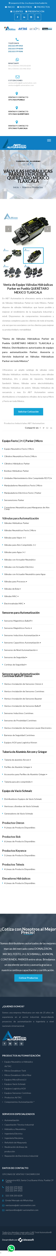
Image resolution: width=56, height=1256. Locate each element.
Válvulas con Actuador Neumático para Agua (24, 574)
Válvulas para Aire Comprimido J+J (20, 545)
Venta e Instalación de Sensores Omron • (23, 684)
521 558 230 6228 (14, 1195)
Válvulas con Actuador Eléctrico (19, 567)
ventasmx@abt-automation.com (21, 85)
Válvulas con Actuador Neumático (20, 559)
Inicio (16, 187)
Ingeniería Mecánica (13, 1138)
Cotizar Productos (28, 977)
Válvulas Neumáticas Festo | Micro (20, 530)
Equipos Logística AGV (15, 1088)
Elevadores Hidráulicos (16, 878)
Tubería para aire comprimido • (18, 781)
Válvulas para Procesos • (15, 581)
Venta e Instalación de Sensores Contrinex (24, 691)
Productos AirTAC (13, 1097)
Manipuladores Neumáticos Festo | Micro (23, 485)
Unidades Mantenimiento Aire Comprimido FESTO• (28, 478)
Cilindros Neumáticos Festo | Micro (20, 456)
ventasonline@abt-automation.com (22, 83)
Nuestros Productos (32, 187)
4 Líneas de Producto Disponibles (19, 869)
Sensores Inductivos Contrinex (18, 713)
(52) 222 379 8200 (15, 48)
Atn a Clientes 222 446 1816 (19, 68)
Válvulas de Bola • (12, 588)
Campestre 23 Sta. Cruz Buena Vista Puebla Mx (28, 3)
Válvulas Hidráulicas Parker (16, 523)
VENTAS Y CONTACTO (18, 97)
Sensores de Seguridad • (15, 657)
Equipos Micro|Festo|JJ (15, 1079)
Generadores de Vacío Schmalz (18, 813)
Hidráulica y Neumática (15, 1129)
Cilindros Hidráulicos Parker (17, 463)
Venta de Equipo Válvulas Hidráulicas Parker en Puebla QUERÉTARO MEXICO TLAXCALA (28, 288)
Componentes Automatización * (19, 1102)
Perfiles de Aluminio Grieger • (18, 767)
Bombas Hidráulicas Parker (16, 471)
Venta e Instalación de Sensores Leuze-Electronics (28, 728)
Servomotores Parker (14, 500)
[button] (8, 229)
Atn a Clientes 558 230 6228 (19, 65)
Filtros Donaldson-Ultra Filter (17, 1075)
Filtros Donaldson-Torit (15, 1070)
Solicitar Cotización (28, 411)
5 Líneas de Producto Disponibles (19, 855)
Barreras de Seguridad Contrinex (19, 735)
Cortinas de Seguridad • (15, 664)
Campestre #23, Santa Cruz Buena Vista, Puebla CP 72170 (29, 1181)
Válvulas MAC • (11, 596)
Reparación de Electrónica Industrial (21, 1156)
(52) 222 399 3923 (15, 46)
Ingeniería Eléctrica (13, 1133)
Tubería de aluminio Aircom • (17, 759)
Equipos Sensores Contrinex (17, 1093)
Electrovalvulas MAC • (14, 603)
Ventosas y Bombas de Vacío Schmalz (21, 806)
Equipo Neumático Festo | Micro (19, 449)
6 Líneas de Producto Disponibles (19, 841)
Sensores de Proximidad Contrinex (20, 720)
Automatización (11, 1120)
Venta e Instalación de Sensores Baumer (23, 698)
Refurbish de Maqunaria (15, 1142)
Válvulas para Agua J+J (14, 552)
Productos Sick (11, 836)
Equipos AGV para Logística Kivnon (20, 742)
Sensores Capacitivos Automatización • (22, 642)
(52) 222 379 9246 (15, 51)
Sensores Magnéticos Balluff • (18, 620)
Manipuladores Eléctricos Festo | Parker (22, 493)
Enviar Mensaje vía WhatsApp (19, 1200)
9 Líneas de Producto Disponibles (19, 827)
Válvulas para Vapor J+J (15, 537)
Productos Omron (13, 822)
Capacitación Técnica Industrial (19, 1124)
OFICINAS (16, 100)
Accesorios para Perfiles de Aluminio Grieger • (25, 774)
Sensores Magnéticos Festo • (18, 628)
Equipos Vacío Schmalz (14, 1084)
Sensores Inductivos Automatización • (22, 635)
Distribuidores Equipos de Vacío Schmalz (23, 799)
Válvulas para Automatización (20, 518)
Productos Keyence (14, 850)
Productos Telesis (13, 864)
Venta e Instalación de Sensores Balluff (22, 706)
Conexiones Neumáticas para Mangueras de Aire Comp (26, 508)
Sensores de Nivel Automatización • (20, 650)
